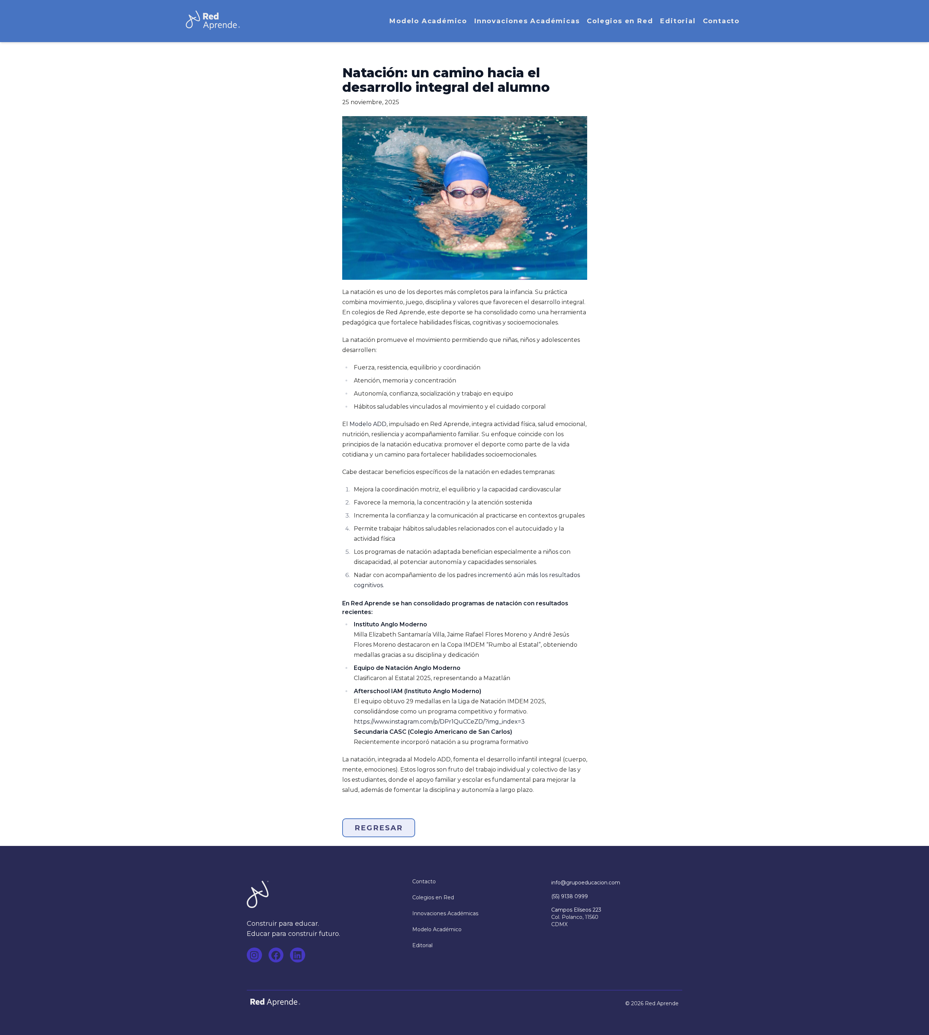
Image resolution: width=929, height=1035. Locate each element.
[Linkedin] (297, 955)
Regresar (379, 827)
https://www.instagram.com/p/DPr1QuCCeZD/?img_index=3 (439, 721)
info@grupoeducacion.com (585, 882)
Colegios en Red (620, 21)
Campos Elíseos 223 (576, 910)
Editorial (677, 21)
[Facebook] (276, 955)
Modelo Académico (428, 21)
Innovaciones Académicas (527, 21)
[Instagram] (254, 955)
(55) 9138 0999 (569, 896)
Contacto (721, 21)
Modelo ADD (367, 424)
